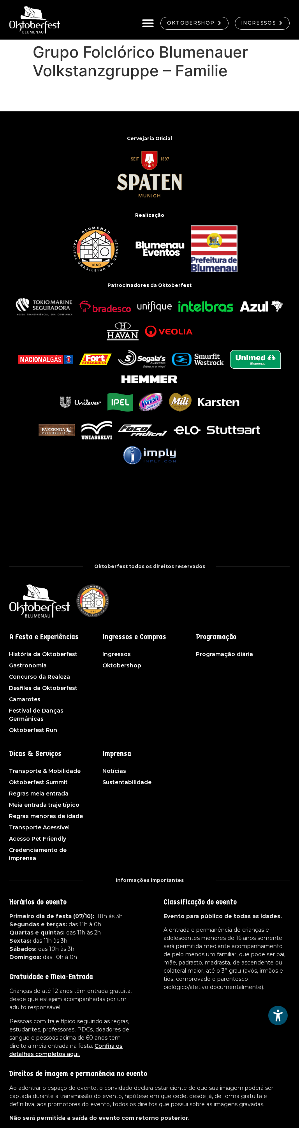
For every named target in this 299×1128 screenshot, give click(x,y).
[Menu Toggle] (148, 23)
